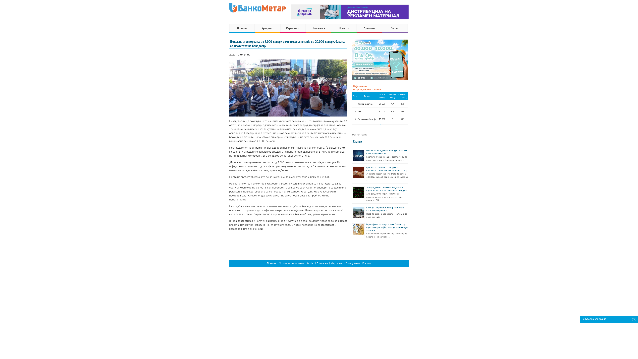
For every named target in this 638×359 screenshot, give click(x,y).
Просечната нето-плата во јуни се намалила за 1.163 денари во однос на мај (386, 169)
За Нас (395, 28)
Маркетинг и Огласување (345, 263)
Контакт (366, 263)
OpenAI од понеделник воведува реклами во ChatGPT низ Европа (386, 152)
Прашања (369, 28)
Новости (344, 28)
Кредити (267, 28)
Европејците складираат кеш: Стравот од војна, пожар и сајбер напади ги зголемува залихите (387, 227)
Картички (292, 28)
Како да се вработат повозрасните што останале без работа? (385, 209)
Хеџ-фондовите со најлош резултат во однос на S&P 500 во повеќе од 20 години (386, 189)
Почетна (242, 28)
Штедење (317, 28)
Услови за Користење (291, 263)
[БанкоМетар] (257, 7)
